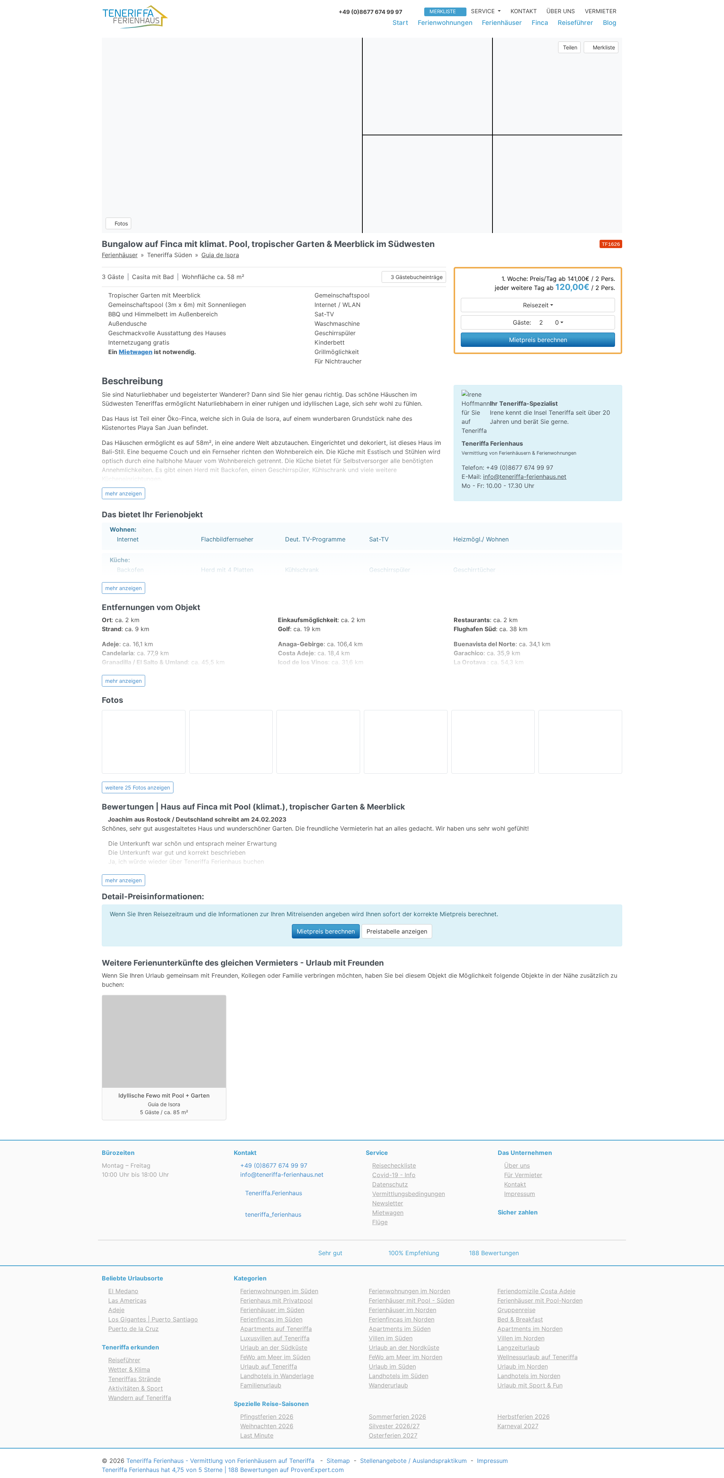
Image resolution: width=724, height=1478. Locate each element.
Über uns (560, 11)
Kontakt (524, 11)
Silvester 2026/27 (394, 1426)
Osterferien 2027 (393, 1435)
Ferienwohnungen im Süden (279, 1291)
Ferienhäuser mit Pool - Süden (411, 1300)
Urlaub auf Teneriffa (268, 1366)
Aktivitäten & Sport (135, 1388)
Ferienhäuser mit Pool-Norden (540, 1300)
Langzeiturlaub (518, 1347)
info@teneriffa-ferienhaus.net (524, 476)
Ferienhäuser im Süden (272, 1310)
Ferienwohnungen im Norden (409, 1291)
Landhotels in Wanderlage (277, 1376)
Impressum (519, 1193)
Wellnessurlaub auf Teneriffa (537, 1357)
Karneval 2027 (517, 1426)
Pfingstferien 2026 (266, 1416)
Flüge (380, 1222)
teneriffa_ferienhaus (272, 1214)
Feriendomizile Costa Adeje (536, 1291)
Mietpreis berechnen (538, 339)
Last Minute (256, 1435)
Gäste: (536, 322)
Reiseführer (575, 22)
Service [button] (483, 11)
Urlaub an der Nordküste (404, 1347)
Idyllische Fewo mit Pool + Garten (164, 1095)
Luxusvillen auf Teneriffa (275, 1338)
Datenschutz (390, 1184)
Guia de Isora (220, 255)
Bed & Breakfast (520, 1319)
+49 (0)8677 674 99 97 (272, 1165)
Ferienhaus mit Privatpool (276, 1300)
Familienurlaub (260, 1385)
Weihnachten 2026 (266, 1426)
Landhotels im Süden (398, 1376)
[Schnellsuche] (415, 11)
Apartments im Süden (400, 1328)
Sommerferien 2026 (397, 1416)
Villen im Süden (391, 1338)
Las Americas (127, 1300)
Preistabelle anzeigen (397, 931)
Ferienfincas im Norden (401, 1319)
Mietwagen (387, 1212)
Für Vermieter (523, 1175)
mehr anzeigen (123, 493)
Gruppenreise (516, 1310)
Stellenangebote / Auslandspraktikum (413, 1460)
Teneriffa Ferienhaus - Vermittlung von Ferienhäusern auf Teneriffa (220, 1460)
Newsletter (387, 1203)
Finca (540, 22)
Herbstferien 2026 (523, 1416)
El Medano (123, 1291)
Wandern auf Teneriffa (139, 1397)
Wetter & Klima (129, 1369)
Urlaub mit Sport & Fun (530, 1385)
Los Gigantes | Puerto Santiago (153, 1319)
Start (400, 22)
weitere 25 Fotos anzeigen (137, 787)
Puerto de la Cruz (133, 1328)
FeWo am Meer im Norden (405, 1357)
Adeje (116, 1310)
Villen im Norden (521, 1338)
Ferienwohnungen (445, 22)
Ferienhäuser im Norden (402, 1310)
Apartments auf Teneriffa (276, 1328)
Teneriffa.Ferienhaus (272, 1193)
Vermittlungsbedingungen (408, 1193)
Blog (610, 22)
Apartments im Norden (530, 1328)
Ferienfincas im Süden (271, 1319)
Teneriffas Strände (134, 1379)
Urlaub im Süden (392, 1366)
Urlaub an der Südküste (273, 1347)
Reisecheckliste (394, 1165)
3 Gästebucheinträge (416, 277)
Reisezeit (536, 305)
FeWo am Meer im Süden (275, 1357)
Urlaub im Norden (522, 1366)
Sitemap (338, 1460)
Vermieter (601, 11)
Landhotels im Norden (528, 1376)
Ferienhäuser (502, 22)
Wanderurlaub (388, 1385)
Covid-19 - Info (394, 1175)
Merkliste (442, 11)
